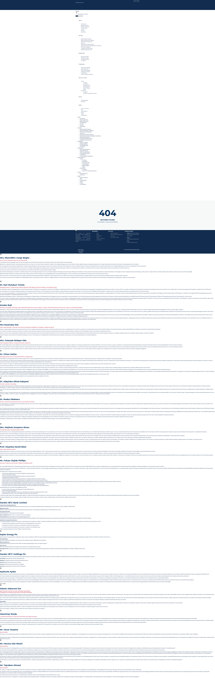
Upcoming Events (84, 100)
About (80, 20)
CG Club (82, 29)
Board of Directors (84, 25)
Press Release (84, 115)
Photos (82, 112)
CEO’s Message (84, 28)
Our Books (85, 92)
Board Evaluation (114, 233)
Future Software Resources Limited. (131, 249)
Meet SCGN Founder (85, 26)
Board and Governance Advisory (87, 44)
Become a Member (136, 0)
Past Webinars (84, 73)
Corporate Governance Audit (86, 48)
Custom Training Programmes (87, 74)
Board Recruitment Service (86, 49)
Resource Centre (83, 77)
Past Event (83, 101)
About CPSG (83, 32)
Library (82, 81)
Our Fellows (83, 60)
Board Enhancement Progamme (87, 40)
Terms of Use (81, 249)
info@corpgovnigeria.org (132, 242)
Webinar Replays (86, 87)
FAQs (97, 233)
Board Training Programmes (86, 41)
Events (80, 96)
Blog (82, 109)
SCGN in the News (85, 108)
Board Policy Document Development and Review (91, 45)
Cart (76, 16)
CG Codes (85, 82)
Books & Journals (86, 85)
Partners (82, 30)
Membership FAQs (85, 58)
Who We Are (83, 24)
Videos (84, 89)
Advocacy (83, 43)
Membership (82, 53)
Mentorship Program (115, 237)
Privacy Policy (81, 251)
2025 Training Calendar (85, 70)
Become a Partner (136, 1)
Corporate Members (85, 59)
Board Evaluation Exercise (86, 38)
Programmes (82, 64)
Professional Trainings (85, 71)
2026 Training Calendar (85, 67)
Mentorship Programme (86, 47)
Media (80, 105)
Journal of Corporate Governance (90, 93)
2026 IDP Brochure (85, 68)
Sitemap (81, 252)
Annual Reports (86, 86)
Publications (85, 83)
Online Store (83, 90)
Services (81, 35)
